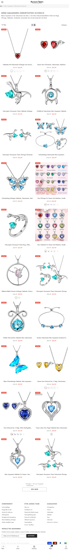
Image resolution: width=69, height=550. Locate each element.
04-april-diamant (20, 71)
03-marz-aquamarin (17, 71)
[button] (32, 25)
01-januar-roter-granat (45, 204)
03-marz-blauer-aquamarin (51, 204)
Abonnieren (32, 536)
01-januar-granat (11, 71)
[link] (17, 547)
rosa (16, 297)
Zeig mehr (34, 489)
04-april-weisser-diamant (54, 204)
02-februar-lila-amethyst (48, 204)
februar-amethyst (14, 71)
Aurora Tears (13, 543)
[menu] (2, 2)
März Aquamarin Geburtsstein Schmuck (15, 6)
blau (19, 297)
